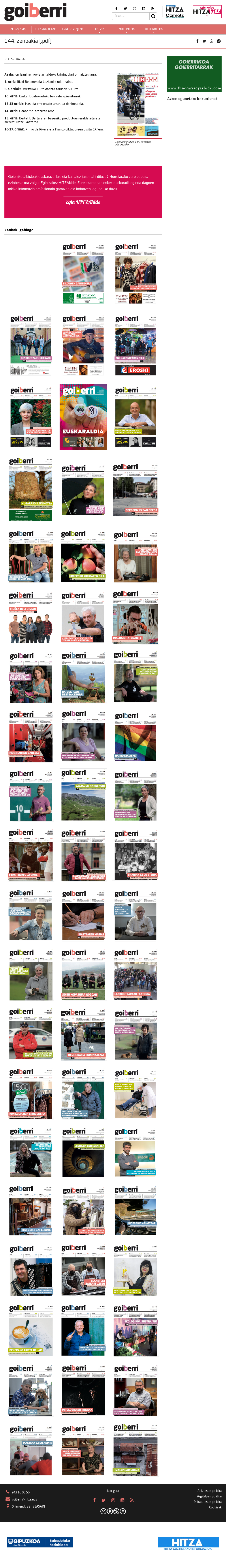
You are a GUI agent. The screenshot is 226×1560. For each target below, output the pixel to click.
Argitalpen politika (209, 1496)
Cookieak (215, 1507)
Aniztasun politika (210, 1491)
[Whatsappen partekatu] (211, 41)
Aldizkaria (18, 29)
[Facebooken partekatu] (197, 41)
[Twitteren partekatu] (204, 41)
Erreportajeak (72, 29)
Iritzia (99, 29)
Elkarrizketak (45, 29)
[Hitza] (188, 1542)
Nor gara (113, 1491)
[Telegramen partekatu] (218, 41)
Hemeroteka (154, 29)
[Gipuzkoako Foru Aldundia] (40, 1542)
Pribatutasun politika (208, 1502)
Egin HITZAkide (83, 202)
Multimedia (127, 29)
